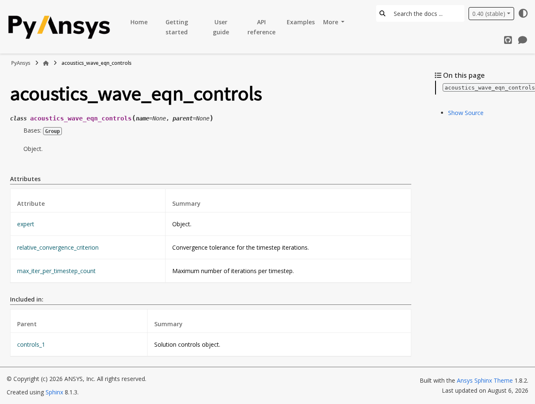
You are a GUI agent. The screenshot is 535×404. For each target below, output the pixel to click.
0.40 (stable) (488, 14)
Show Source (466, 113)
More (331, 22)
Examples (301, 22)
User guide (221, 27)
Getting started (177, 27)
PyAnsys (21, 62)
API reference (261, 27)
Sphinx (54, 392)
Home (139, 22)
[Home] (46, 63)
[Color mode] (523, 13)
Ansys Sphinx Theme (486, 380)
